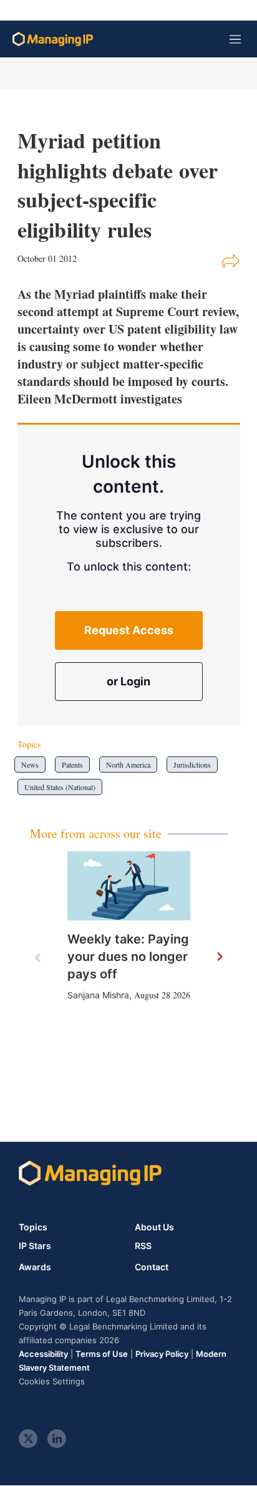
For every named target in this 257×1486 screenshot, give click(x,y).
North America (128, 765)
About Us (154, 1227)
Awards (35, 1267)
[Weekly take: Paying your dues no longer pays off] (128, 885)
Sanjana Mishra (98, 995)
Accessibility (43, 1354)
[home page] (52, 39)
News (30, 765)
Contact (151, 1267)
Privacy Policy (161, 1354)
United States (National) (59, 787)
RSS (143, 1246)
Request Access (128, 630)
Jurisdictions (192, 765)
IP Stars (35, 1246)
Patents (72, 765)
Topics (33, 1227)
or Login (128, 681)
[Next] (219, 957)
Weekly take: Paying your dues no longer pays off (128, 957)
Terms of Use (101, 1354)
